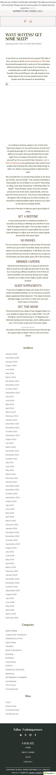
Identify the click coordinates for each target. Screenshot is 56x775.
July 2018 (10, 598)
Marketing (10, 673)
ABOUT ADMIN (28, 752)
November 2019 (12, 536)
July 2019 (10, 552)
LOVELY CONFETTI (36, 773)
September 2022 (13, 435)
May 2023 (10, 404)
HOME (28, 747)
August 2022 (11, 439)
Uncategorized (12, 689)
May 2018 (10, 606)
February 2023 (12, 416)
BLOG (28, 757)
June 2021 (10, 466)
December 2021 (12, 451)
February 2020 (12, 524)
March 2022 (11, 447)
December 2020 (12, 486)
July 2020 (10, 505)
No (34, 8)
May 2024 (10, 373)
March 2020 (11, 521)
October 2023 (11, 389)
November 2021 (12, 455)
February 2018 (12, 618)
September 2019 (13, 544)
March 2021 (11, 474)
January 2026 (11, 354)
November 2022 (12, 428)
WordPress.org (12, 714)
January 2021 (11, 482)
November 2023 (12, 385)
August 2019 (11, 548)
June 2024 (10, 369)
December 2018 (12, 579)
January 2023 (11, 420)
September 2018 (13, 590)
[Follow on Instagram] (30, 735)
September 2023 (13, 393)
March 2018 (11, 614)
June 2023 (10, 400)
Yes (31, 8)
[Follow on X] (25, 735)
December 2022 (12, 424)
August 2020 (11, 501)
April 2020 (10, 517)
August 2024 (11, 365)
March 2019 (11, 567)
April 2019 (10, 563)
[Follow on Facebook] (35, 735)
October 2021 (11, 459)
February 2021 (12, 478)
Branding (9, 654)
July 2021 (10, 462)
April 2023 (10, 408)
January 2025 (11, 362)
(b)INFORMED (11, 631)
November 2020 (12, 489)
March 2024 (11, 377)
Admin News (11, 642)
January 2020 (11, 528)
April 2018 (10, 610)
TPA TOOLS (11, 685)
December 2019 (12, 532)
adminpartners (12, 43)
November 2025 (12, 358)
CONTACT (28, 762)
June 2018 (10, 602)
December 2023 (12, 381)
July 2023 (10, 396)
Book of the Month (13, 650)
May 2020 (10, 513)
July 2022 (10, 443)
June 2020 (10, 509)
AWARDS (9, 646)
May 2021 (10, 470)
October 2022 (11, 431)
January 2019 (11, 575)
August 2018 (11, 594)
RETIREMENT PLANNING (16, 677)
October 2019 (11, 540)
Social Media (11, 681)
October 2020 (11, 493)
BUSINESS (37, 43)
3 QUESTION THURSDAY (16, 635)
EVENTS (9, 666)
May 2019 (10, 559)
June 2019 (10, 555)
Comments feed (12, 710)
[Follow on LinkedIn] (21, 735)
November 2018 (12, 583)
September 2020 (13, 497)
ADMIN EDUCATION (14, 638)
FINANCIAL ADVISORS (15, 670)
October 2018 (11, 586)
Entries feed (11, 706)
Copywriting (11, 662)
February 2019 (12, 571)
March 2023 (11, 412)
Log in (8, 702)
